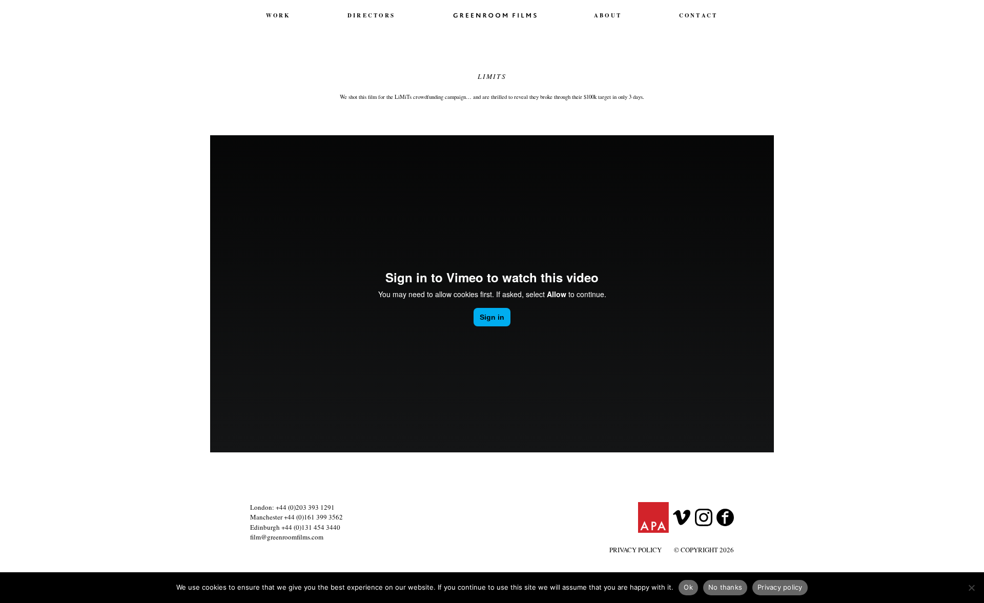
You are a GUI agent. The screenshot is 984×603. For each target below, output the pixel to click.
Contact (698, 15)
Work (278, 15)
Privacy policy (780, 587)
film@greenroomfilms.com (286, 537)
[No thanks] (971, 588)
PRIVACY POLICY (635, 549)
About (608, 15)
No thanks (725, 587)
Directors (371, 15)
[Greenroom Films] (495, 14)
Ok (688, 587)
